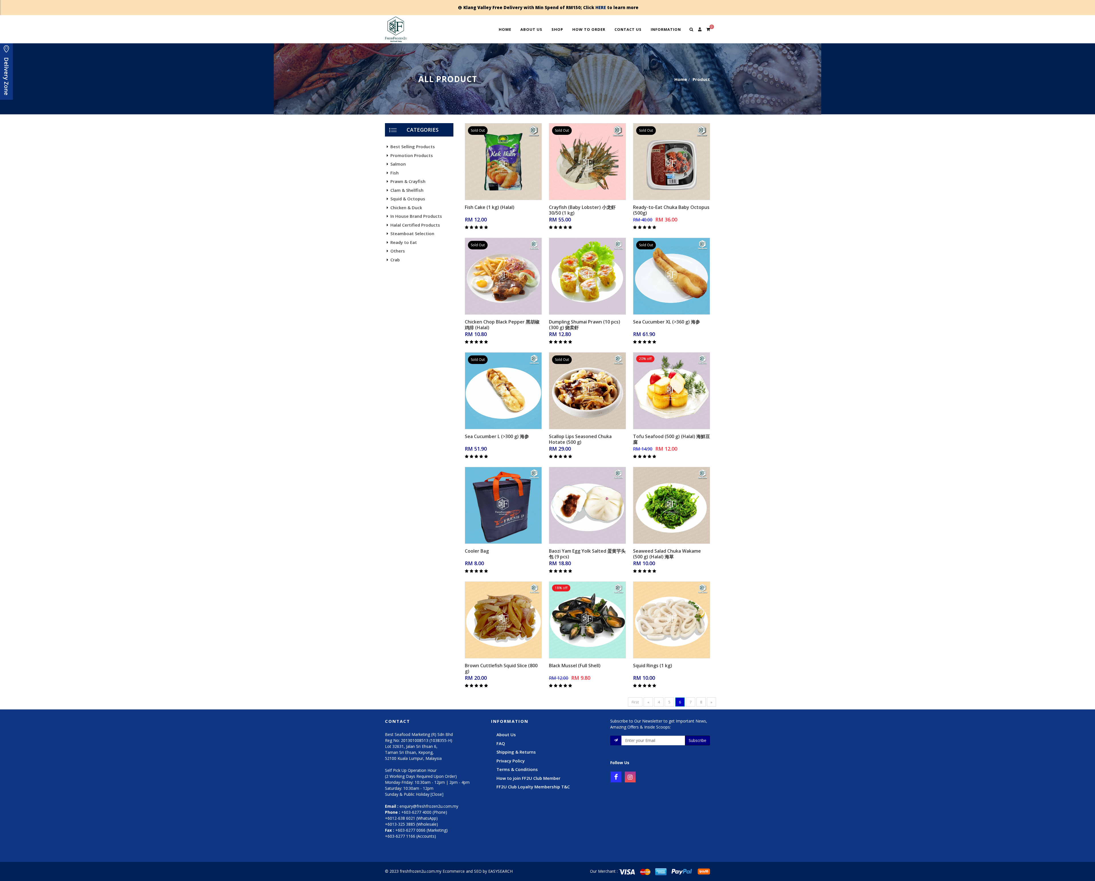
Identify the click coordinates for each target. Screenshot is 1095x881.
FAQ (500, 743)
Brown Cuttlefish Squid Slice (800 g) (501, 668)
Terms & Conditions (517, 769)
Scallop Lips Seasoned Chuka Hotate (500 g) (580, 439)
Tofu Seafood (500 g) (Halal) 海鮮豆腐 (671, 439)
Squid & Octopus (407, 199)
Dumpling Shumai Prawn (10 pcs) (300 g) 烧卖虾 (584, 325)
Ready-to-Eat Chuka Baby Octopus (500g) (671, 210)
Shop (557, 29)
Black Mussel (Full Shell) (575, 665)
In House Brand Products (416, 216)
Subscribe (697, 740)
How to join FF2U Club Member (528, 778)
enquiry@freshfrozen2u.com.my (429, 806)
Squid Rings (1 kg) (652, 665)
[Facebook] (616, 777)
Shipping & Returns (516, 752)
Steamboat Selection (412, 233)
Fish (394, 173)
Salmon (398, 164)
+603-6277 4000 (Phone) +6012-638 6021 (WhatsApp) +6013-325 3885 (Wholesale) (416, 818)
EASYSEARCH (500, 871)
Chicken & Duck (406, 207)
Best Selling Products (412, 146)
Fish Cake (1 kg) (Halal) (489, 207)
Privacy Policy (510, 761)
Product (701, 79)
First (635, 702)
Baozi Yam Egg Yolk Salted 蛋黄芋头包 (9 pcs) (587, 554)
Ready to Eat (403, 242)
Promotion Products (411, 155)
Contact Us (628, 29)
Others (397, 251)
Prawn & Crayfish (407, 181)
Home (505, 29)
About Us (531, 29)
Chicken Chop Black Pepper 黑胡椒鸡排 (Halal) (502, 325)
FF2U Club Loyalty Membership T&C (533, 787)
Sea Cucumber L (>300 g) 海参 (497, 436)
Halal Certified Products (415, 225)
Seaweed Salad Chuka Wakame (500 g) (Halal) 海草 (667, 554)
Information (666, 29)
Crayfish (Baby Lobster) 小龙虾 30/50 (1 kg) (582, 210)
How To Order (588, 29)
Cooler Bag (477, 551)
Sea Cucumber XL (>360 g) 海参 (666, 322)
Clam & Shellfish (406, 190)
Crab (395, 260)
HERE (600, 7)
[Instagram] (630, 777)
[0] (708, 28)
